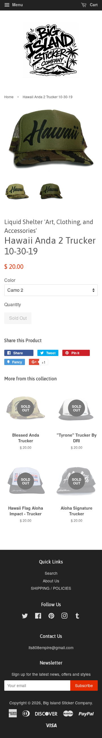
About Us (51, 580)
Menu (17, 4)
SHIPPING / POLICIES (51, 588)
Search (51, 573)
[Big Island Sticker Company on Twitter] (25, 616)
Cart (93, 4)
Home (9, 96)
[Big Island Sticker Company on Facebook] (38, 616)
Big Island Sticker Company (67, 702)
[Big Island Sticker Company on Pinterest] (51, 616)
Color (9, 280)
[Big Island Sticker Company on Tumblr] (77, 616)
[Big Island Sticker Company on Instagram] (64, 616)
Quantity (12, 304)
